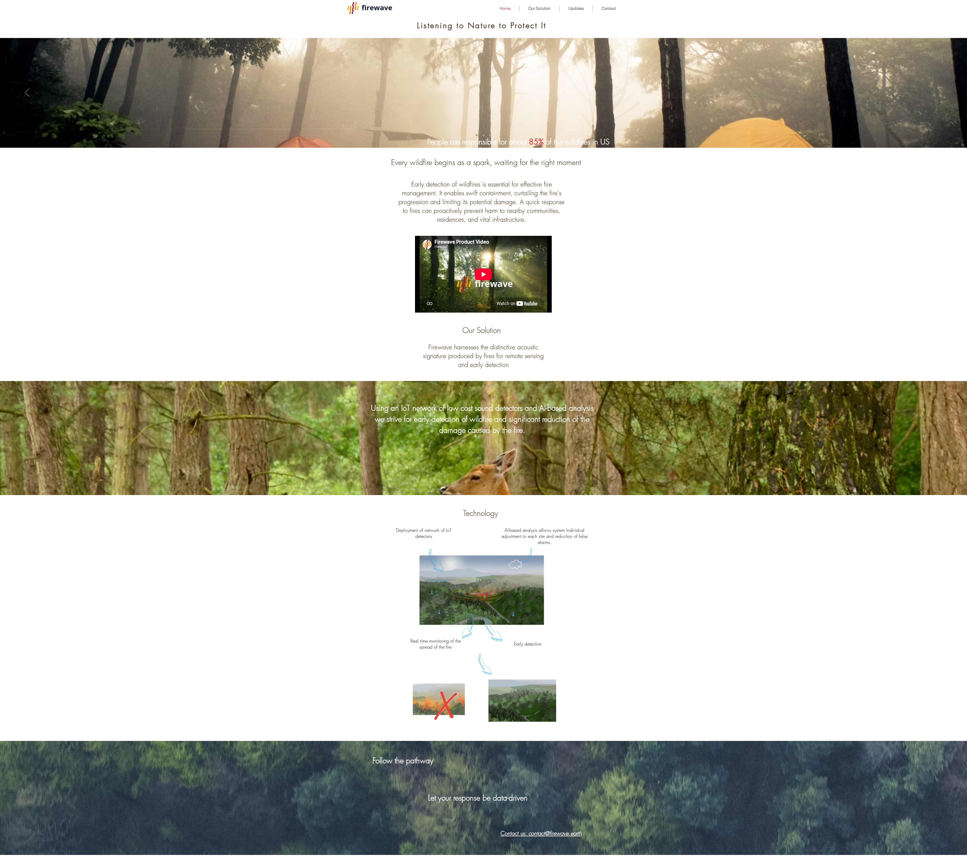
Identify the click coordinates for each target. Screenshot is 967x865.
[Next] (940, 92)
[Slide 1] (477, 135)
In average (400, 86)
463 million (436, 86)
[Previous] (27, 92)
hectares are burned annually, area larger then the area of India (474, 89)
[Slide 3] (490, 135)
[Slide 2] (483, 135)
